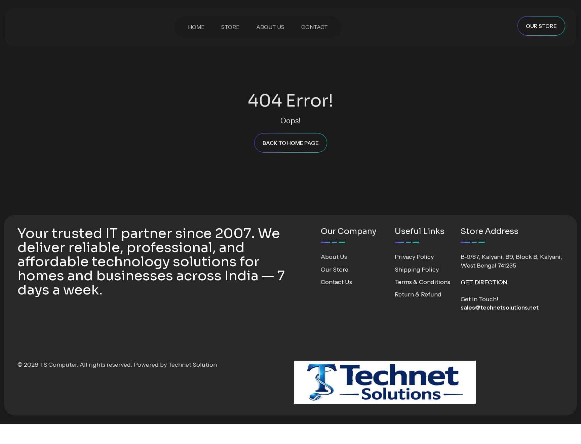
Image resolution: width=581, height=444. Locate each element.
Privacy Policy (414, 256)
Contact (314, 27)
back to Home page (291, 142)
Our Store (334, 269)
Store (230, 27)
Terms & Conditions (422, 282)
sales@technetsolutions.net (500, 307)
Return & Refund (418, 294)
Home (196, 27)
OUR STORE (541, 26)
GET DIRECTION (484, 282)
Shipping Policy (417, 269)
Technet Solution (192, 364)
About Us (270, 27)
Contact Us (336, 282)
